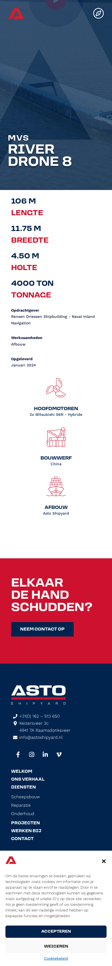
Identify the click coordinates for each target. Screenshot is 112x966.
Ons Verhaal (28, 779)
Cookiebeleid (56, 958)
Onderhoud (22, 814)
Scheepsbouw (25, 797)
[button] (104, 861)
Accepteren (56, 932)
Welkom (21, 772)
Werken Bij (26, 831)
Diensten (23, 787)
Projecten (25, 823)
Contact (22, 839)
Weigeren (56, 947)
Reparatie (21, 805)
